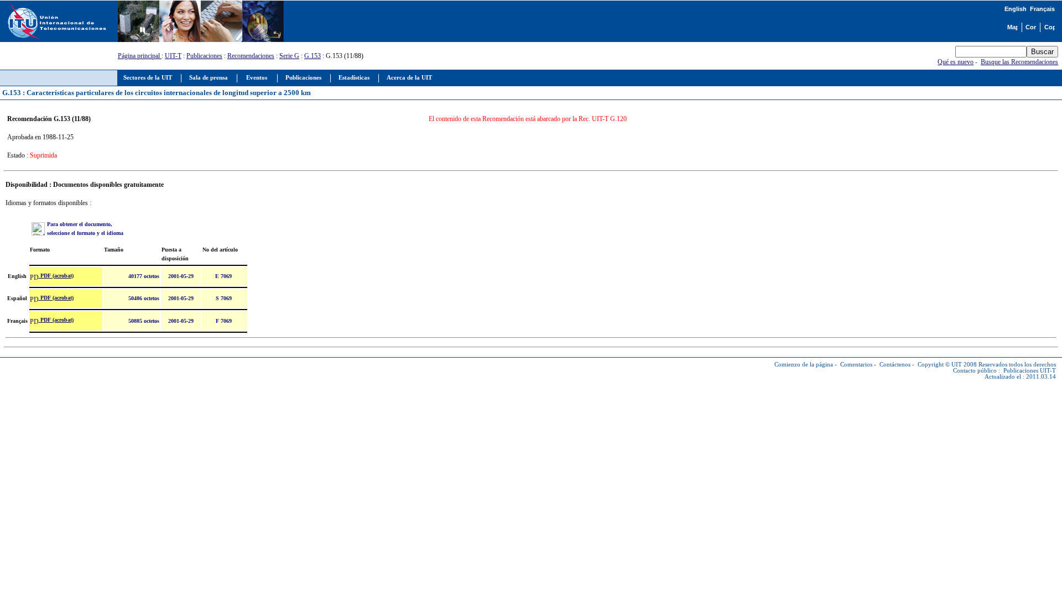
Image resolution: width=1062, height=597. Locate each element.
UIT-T (173, 56)
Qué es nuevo (956, 62)
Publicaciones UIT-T (1029, 371)
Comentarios (856, 365)
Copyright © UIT (940, 365)
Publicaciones (204, 56)
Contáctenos (894, 365)
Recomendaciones (250, 56)
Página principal (140, 56)
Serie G (289, 56)
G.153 (312, 56)
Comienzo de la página (803, 365)
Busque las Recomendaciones (1019, 62)
